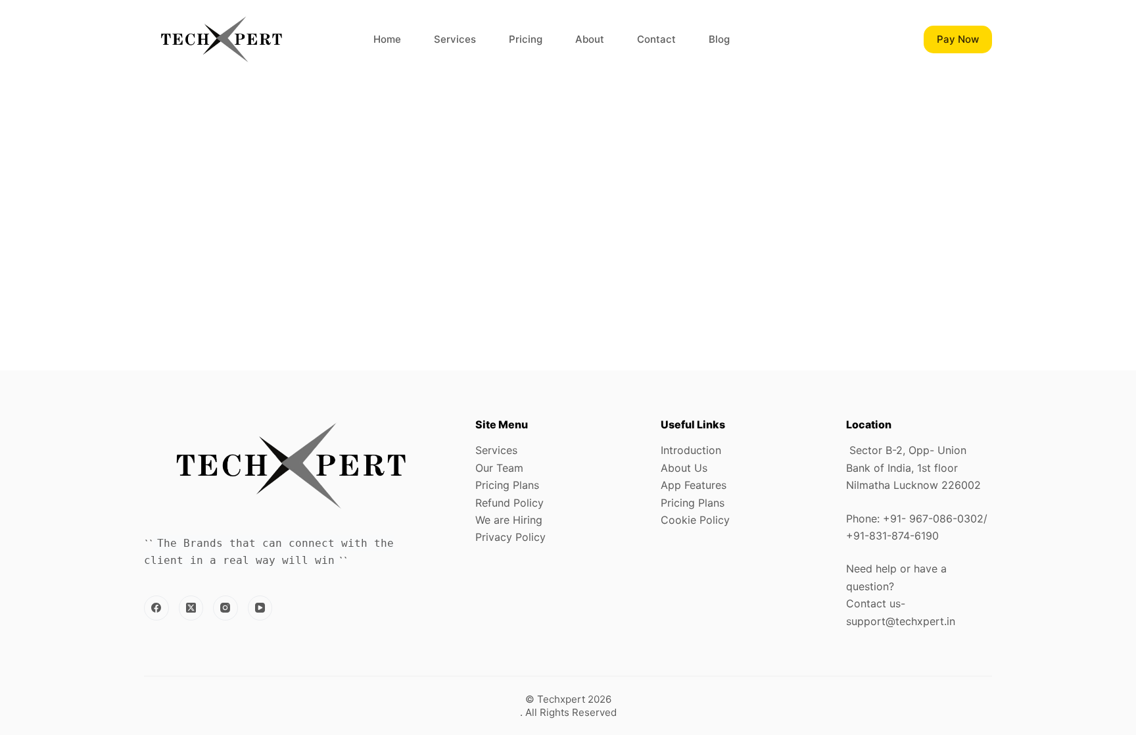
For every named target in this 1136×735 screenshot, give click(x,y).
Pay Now (958, 39)
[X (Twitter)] (191, 608)
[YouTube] (260, 608)
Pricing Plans (507, 485)
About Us (684, 467)
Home (387, 39)
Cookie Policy (695, 519)
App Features (693, 485)
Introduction (691, 450)
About (589, 39)
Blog (719, 39)
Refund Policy (509, 502)
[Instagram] (225, 608)
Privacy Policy (510, 537)
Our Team (499, 467)
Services (455, 39)
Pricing (525, 39)
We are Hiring (508, 519)
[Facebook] (156, 608)
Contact (656, 39)
